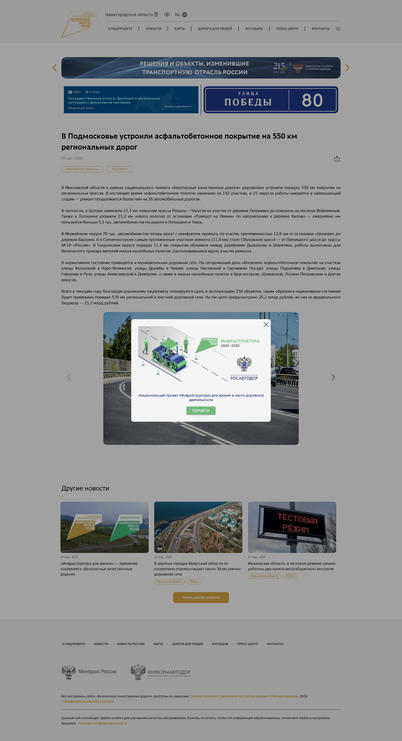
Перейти (201, 410)
